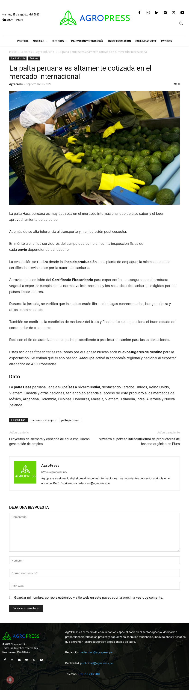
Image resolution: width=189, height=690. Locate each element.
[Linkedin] (157, 13)
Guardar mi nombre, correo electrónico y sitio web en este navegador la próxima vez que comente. (88, 597)
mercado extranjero (43, 420)
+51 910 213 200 (89, 674)
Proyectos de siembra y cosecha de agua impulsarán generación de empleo (49, 441)
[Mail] (165, 13)
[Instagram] (148, 13)
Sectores (26, 52)
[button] (181, 23)
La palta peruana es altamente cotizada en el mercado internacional (80, 72)
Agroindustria (45, 52)
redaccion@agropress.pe (96, 652)
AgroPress (16, 84)
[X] (174, 13)
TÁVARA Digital (23, 652)
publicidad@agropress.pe (96, 663)
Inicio (12, 52)
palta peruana (70, 420)
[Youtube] (182, 13)
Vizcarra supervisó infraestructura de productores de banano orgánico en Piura (139, 441)
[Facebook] (139, 13)
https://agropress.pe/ (54, 472)
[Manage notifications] (10, 680)
